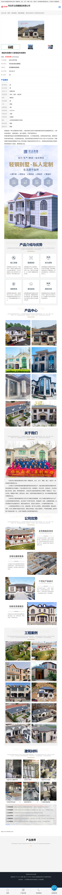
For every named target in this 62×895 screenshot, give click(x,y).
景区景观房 (21, 13)
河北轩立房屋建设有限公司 (38, 876)
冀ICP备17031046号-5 (26, 876)
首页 (9, 13)
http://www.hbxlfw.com (7, 831)
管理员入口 (36, 879)
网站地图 (41, 879)
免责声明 (31, 879)
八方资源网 (26, 879)
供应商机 (14, 13)
